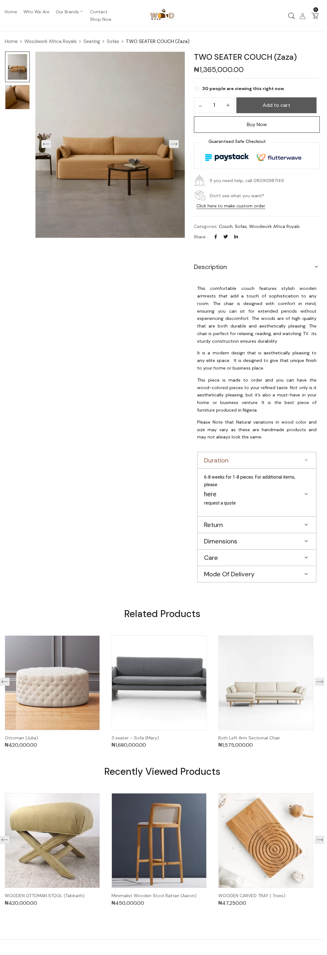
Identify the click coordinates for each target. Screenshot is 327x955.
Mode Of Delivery (229, 574)
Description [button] (210, 267)
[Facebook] (215, 237)
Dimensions (220, 541)
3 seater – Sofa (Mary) (135, 738)
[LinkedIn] (236, 237)
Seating (91, 41)
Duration (216, 460)
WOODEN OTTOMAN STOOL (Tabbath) (45, 895)
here (210, 494)
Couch (226, 226)
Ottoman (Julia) (21, 738)
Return (213, 525)
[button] (315, 15)
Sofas (113, 41)
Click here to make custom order (230, 206)
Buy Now (257, 124)
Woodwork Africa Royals (50, 41)
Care (211, 557)
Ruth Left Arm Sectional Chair (249, 738)
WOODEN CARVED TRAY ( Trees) (251, 895)
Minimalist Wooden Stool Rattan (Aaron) (154, 895)
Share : (201, 237)
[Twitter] (225, 237)
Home (11, 41)
